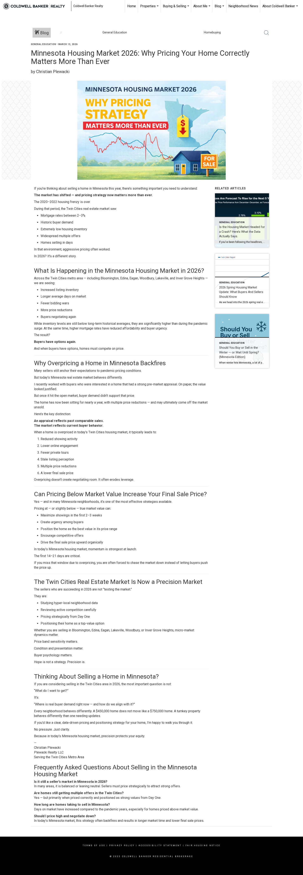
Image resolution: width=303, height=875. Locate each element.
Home (131, 6)
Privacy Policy (122, 845)
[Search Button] (266, 32)
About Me (202, 8)
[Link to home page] (36, 6)
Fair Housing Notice (203, 845)
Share (296, 52)
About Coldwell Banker (280, 8)
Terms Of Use (94, 845)
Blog (220, 8)
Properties (150, 8)
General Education (43, 44)
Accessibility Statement (160, 845)
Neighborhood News (243, 6)
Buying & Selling (176, 8)
